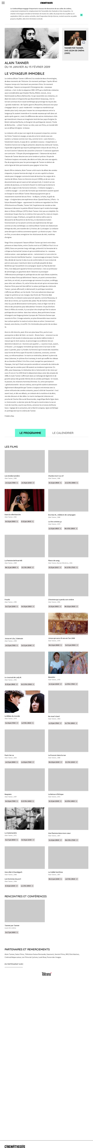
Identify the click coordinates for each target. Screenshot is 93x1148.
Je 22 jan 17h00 (11, 483)
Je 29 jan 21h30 (27, 483)
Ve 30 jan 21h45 (27, 840)
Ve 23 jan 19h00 (55, 483)
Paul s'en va (9, 755)
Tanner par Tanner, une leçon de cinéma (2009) (74, 50)
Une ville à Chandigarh (13, 872)
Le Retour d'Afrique (55, 794)
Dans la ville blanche (13, 515)
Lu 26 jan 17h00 (27, 762)
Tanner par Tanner (12, 925)
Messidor (51, 677)
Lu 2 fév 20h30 (27, 886)
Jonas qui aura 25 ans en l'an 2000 (61, 638)
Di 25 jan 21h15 (55, 567)
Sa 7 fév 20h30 (71, 723)
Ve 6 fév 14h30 (71, 801)
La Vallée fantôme (55, 872)
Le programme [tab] (30, 433)
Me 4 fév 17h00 (71, 840)
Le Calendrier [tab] (62, 433)
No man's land (54, 716)
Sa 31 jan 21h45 (27, 645)
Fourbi (7, 600)
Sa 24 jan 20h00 (55, 840)
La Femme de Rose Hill (13, 561)
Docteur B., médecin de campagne (61, 515)
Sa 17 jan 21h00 (11, 606)
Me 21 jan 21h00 (55, 879)
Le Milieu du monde (12, 716)
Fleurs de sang (53, 561)
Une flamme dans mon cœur (59, 833)
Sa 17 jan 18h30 (11, 840)
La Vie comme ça (55, 522)
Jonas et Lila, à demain (14, 638)
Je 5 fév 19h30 (71, 879)
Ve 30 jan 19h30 (27, 606)
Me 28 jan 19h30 (71, 606)
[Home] (46, 3)
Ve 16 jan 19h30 (11, 521)
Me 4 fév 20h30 (71, 528)
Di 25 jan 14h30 (27, 521)
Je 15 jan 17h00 (11, 645)
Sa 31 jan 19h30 (71, 645)
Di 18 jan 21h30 (11, 886)
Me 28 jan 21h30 (55, 762)
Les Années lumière (12, 476)
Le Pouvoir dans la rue (57, 755)
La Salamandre (11, 833)
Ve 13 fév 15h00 (27, 684)
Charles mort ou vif (56, 476)
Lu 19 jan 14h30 (55, 528)
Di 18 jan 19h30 (55, 606)
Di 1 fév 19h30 (28, 567)
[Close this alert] (81, 15)
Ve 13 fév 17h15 (71, 567)
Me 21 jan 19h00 (11, 567)
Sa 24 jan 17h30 (11, 723)
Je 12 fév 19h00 (71, 483)
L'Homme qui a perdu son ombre (61, 600)
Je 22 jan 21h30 (55, 684)
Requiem (8, 794)
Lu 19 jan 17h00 (55, 723)
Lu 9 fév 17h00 (71, 684)
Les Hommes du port (13, 879)
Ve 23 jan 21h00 (55, 801)
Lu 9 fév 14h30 (28, 723)
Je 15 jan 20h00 (11, 762)
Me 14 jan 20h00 (55, 645)
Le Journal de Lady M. (13, 677)
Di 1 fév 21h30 (71, 762)
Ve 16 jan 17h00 (11, 801)
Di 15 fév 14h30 (27, 801)
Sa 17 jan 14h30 (11, 932)
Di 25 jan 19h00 (11, 684)
